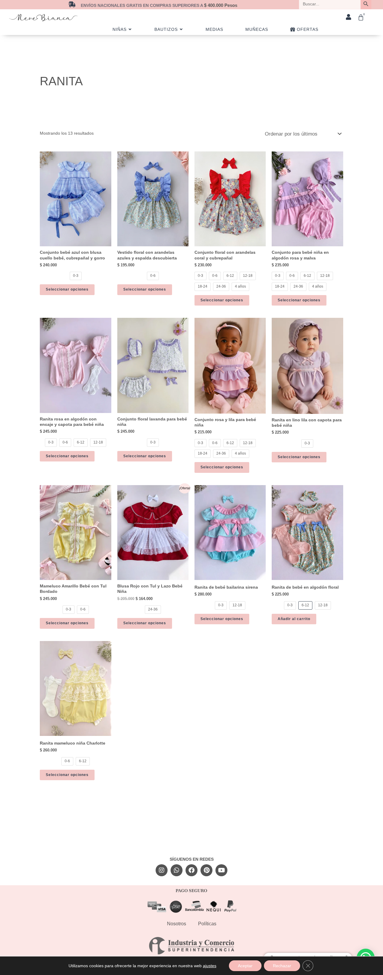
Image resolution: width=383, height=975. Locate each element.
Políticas (207, 923)
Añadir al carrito (294, 619)
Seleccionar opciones (67, 289)
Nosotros (176, 923)
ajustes (209, 965)
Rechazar (282, 965)
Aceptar (245, 965)
